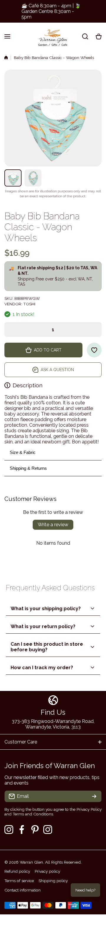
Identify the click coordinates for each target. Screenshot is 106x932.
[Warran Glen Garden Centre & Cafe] (53, 36)
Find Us (53, 712)
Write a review (53, 524)
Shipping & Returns (28, 468)
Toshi (29, 304)
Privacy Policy (89, 809)
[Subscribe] (94, 796)
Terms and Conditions (33, 814)
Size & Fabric (23, 452)
